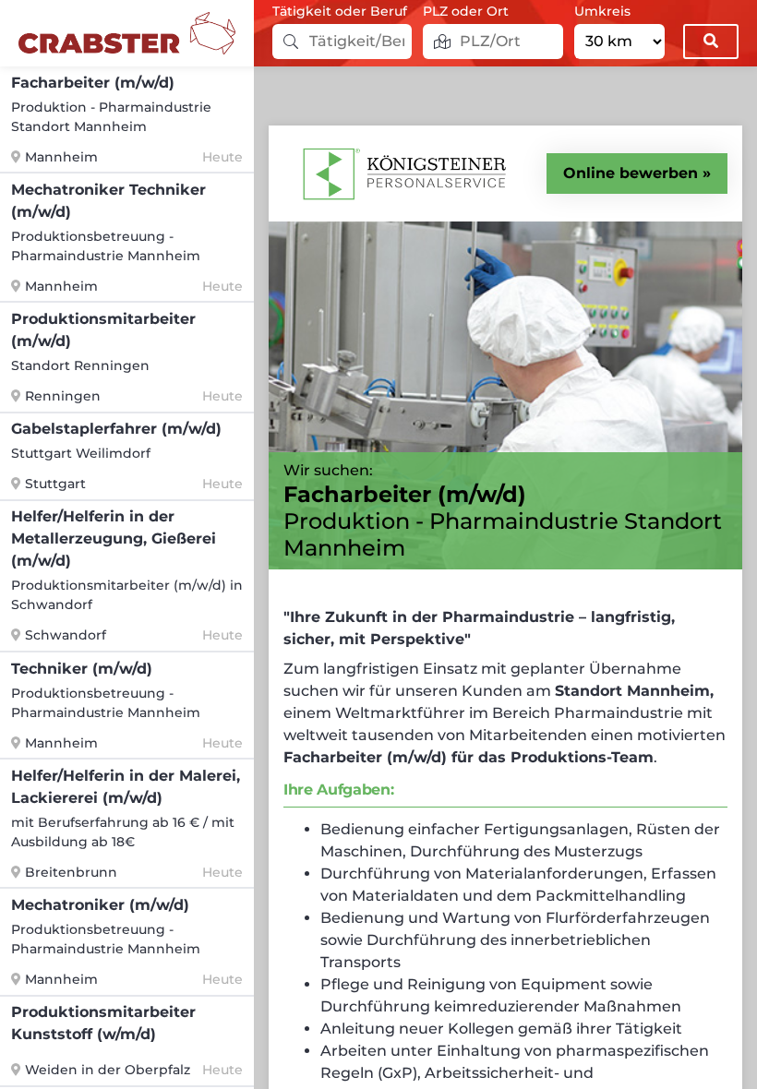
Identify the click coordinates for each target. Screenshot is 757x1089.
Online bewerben (630, 173)
